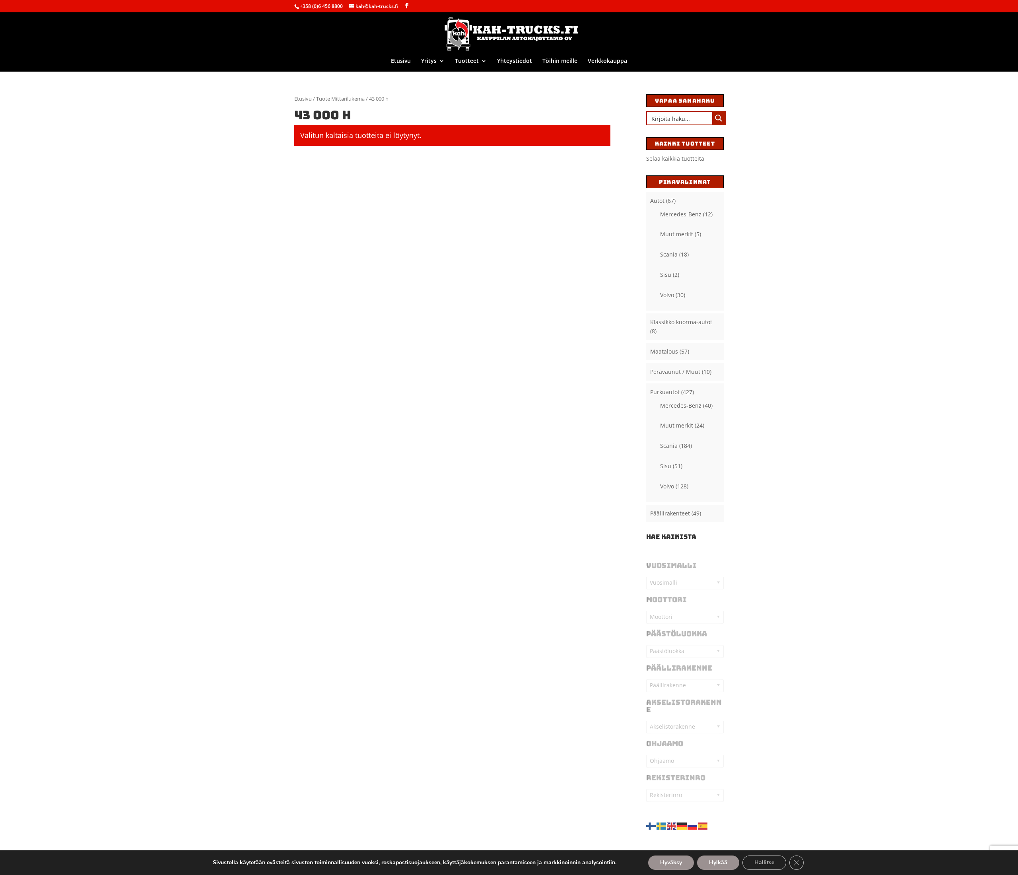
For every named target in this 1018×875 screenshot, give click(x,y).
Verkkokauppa (607, 61)
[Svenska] (662, 825)
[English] (672, 825)
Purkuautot (665, 392)
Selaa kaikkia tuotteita (675, 158)
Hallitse (764, 862)
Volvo (667, 295)
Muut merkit (676, 234)
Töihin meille (559, 61)
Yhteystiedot (514, 61)
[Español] (703, 825)
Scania (669, 254)
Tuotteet (467, 61)
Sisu (665, 274)
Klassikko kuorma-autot (681, 322)
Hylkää (718, 862)
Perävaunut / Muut (675, 371)
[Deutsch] (682, 825)
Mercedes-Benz (680, 214)
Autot (657, 200)
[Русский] (693, 825)
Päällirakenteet (670, 513)
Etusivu (401, 61)
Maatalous (664, 351)
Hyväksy (671, 862)
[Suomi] (651, 825)
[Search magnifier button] (718, 118)
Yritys (429, 61)
